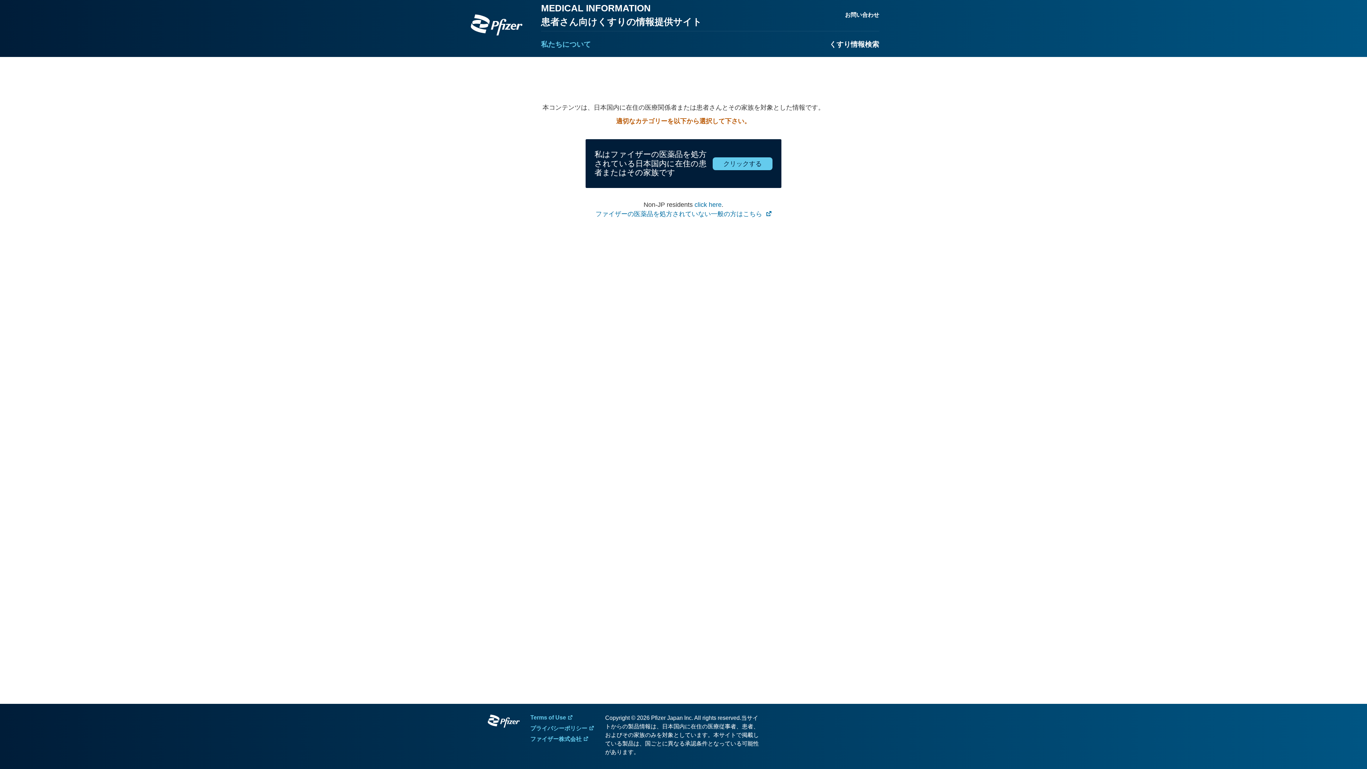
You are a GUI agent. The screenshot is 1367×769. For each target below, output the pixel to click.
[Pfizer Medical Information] (504, 722)
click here (708, 204)
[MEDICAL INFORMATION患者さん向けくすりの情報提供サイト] (496, 25)
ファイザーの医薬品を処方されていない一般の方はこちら (680, 214)
